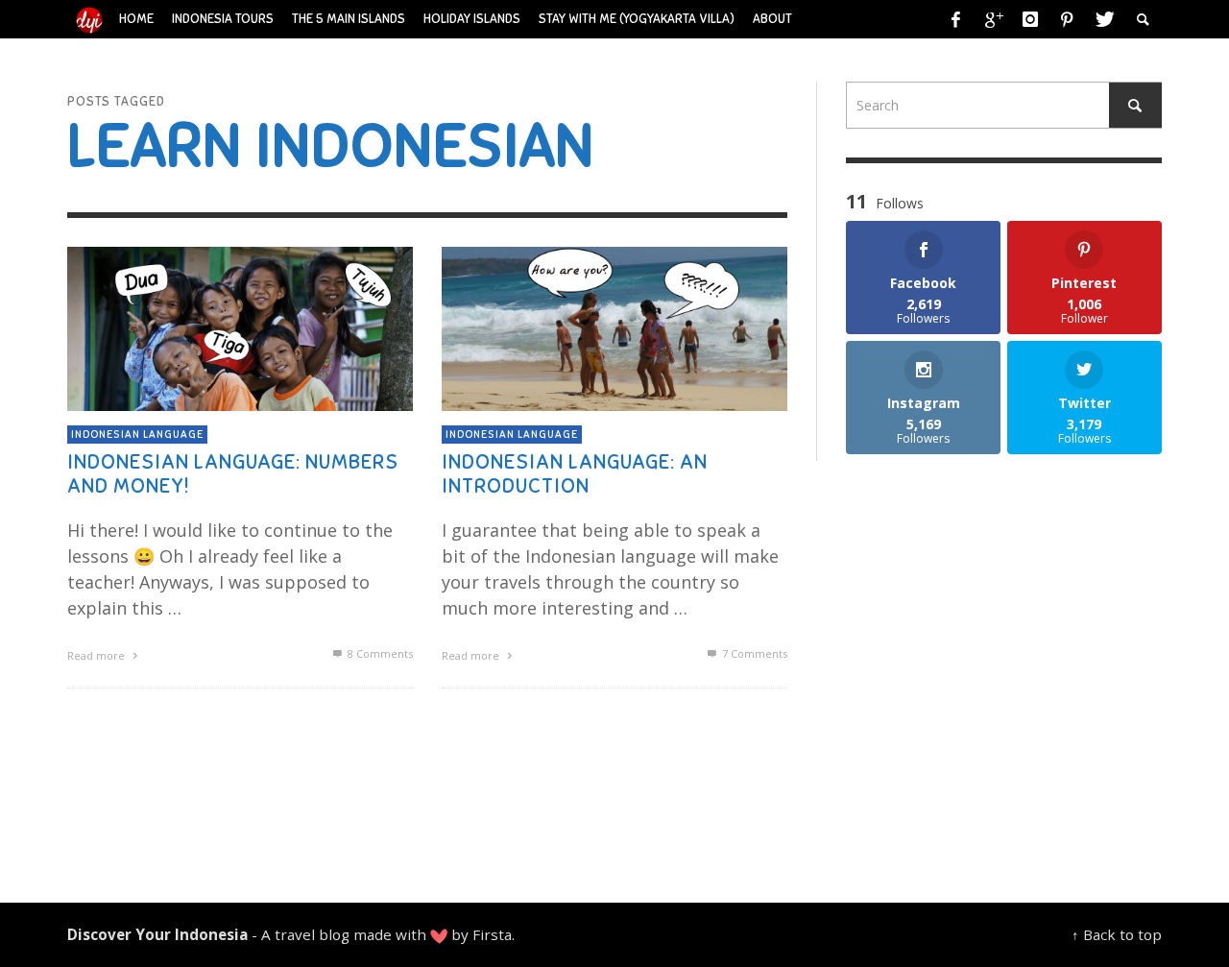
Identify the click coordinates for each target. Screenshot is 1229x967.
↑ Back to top (1117, 934)
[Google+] (993, 19)
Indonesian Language (137, 434)
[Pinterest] (1066, 19)
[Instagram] (1030, 19)
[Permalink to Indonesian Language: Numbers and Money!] (240, 326)
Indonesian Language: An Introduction (575, 472)
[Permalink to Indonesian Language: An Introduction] (614, 326)
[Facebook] (956, 19)
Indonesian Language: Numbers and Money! (232, 472)
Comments (380, 653)
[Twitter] (1103, 19)
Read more (97, 655)
